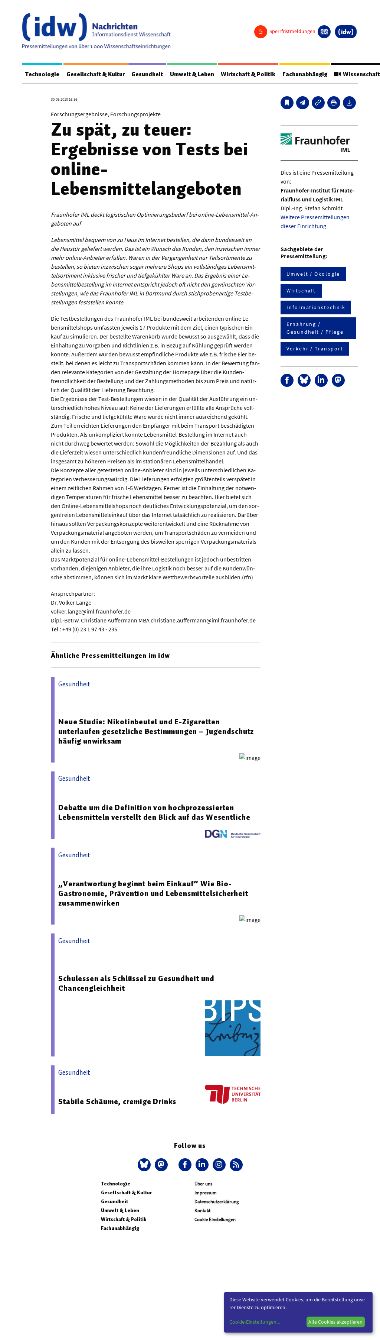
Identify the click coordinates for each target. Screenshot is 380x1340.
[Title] (318, 102)
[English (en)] (324, 31)
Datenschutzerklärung (216, 1201)
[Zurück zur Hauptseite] (346, 31)
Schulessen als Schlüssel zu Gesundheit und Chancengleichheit (136, 983)
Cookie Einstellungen (215, 1219)
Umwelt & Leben (192, 74)
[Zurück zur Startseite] (96, 31)
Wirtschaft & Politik (248, 74)
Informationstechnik (315, 307)
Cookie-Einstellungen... (254, 1321)
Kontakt (202, 1210)
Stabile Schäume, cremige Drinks (117, 1101)
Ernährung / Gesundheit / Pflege (314, 328)
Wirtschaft (301, 290)
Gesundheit (147, 74)
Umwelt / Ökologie (313, 274)
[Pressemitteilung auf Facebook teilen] (287, 380)
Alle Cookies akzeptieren (335, 1321)
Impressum (205, 1193)
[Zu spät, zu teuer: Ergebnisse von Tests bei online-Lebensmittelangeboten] (302, 102)
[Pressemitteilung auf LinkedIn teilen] (321, 380)
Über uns (203, 1184)
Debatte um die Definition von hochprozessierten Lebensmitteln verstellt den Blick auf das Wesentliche (154, 812)
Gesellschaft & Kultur (95, 74)
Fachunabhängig (304, 74)
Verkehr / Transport (314, 348)
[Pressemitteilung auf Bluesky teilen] (304, 380)
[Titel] (287, 102)
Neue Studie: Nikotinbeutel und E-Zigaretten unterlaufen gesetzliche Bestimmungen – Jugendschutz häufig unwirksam (156, 731)
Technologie (42, 74)
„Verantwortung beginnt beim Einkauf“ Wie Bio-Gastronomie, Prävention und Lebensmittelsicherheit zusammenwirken (153, 893)
